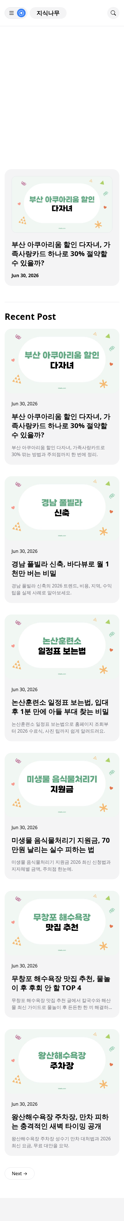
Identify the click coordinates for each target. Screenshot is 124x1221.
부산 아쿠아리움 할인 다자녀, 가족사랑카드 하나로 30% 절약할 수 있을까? (61, 253)
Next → (19, 1173)
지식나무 (48, 13)
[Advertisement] (62, 91)
